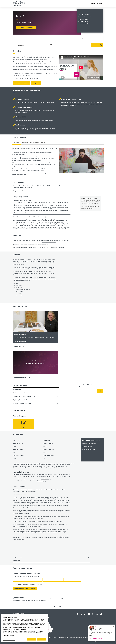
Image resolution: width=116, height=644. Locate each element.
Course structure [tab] (16, 142)
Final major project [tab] (26, 191)
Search (93, 45)
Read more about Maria (20, 341)
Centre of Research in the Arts (49, 242)
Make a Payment (45, 479)
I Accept (41, 638)
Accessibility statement (63, 637)
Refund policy (40, 481)
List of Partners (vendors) (8, 635)
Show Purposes (9, 638)
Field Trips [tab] (42, 142)
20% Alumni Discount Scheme (72, 579)
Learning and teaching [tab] (27, 142)
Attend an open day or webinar (21, 83)
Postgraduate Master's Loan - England (53, 579)
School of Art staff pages (58, 247)
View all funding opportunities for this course (24, 588)
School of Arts (87, 26)
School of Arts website (22, 244)
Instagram (36, 78)
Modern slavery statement (78, 637)
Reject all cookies (31, 638)
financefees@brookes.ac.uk (89, 449)
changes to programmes (40, 600)
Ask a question (35, 83)
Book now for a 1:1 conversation (26, 27)
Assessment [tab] (36, 142)
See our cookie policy (37, 627)
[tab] (36, 386)
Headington (86, 23)
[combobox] (69, 45)
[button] (36, 385)
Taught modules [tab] (17, 191)
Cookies (71, 637)
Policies (86, 637)
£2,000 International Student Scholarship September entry (27, 579)
